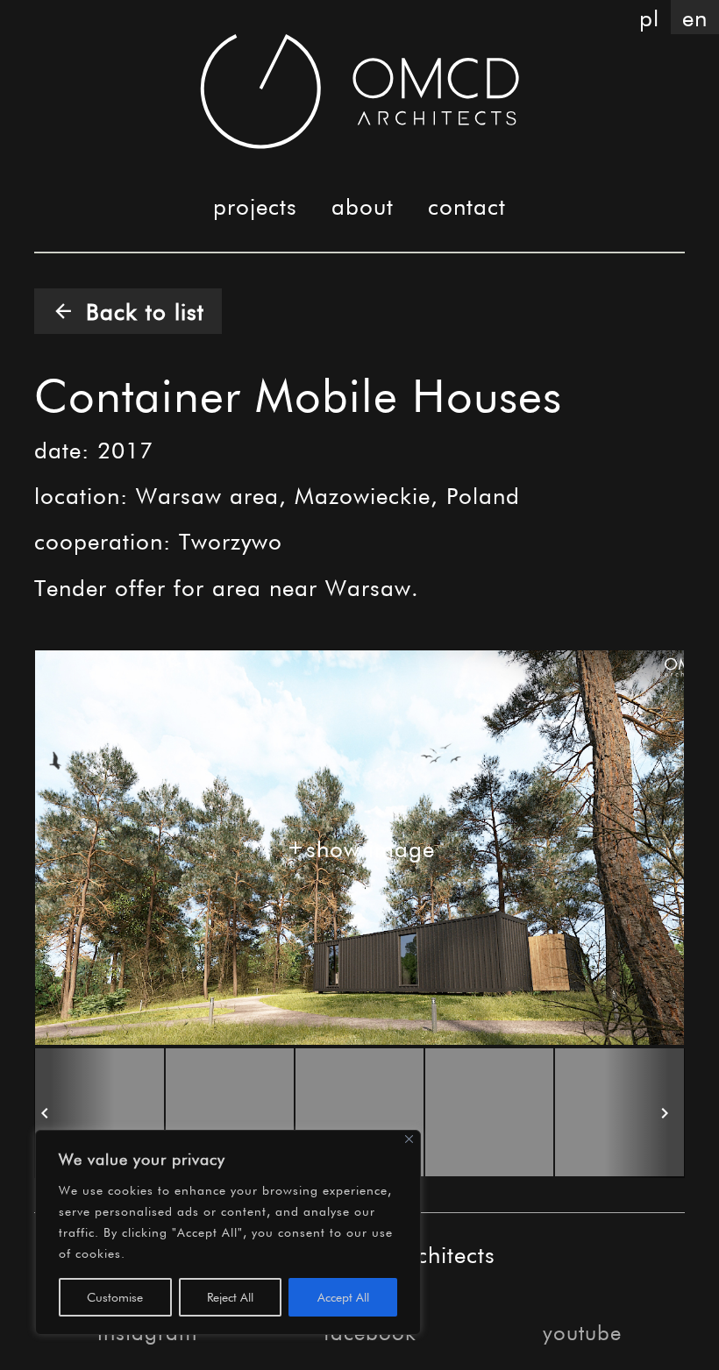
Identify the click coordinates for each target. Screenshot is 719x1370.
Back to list (128, 310)
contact (467, 205)
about (362, 205)
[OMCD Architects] (360, 91)
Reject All (230, 1296)
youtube (582, 1331)
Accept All (343, 1296)
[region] (228, 1232)
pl (649, 17)
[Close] (409, 1138)
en (695, 17)
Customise (115, 1296)
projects (255, 205)
